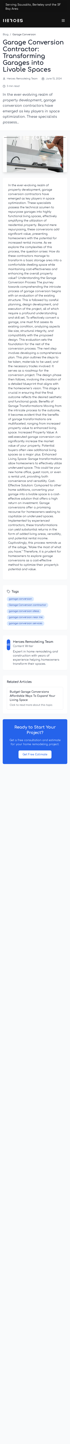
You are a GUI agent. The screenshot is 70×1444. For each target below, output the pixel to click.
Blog (5, 34)
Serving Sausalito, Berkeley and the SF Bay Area (33, 6)
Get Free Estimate (35, 754)
